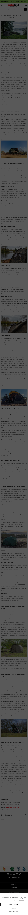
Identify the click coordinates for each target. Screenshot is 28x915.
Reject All (13, 908)
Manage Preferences (14, 911)
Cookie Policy (21, 900)
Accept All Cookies (14, 904)
